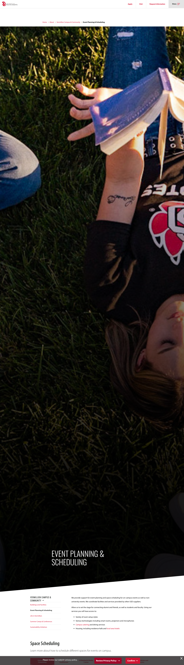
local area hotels (113, 628)
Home (44, 22)
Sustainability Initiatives (38, 627)
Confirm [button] (131, 660)
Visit (141, 4)
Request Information (157, 4)
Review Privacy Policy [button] (106, 660)
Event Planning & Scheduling (41, 610)
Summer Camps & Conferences (41, 621)
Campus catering (82, 624)
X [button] (181, 658)
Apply (130, 4)
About (52, 22)
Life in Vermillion (36, 616)
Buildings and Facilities (38, 605)
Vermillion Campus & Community (68, 22)
